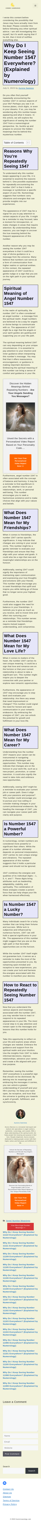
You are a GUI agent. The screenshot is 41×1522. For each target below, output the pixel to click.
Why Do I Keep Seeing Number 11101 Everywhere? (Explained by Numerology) (20, 1354)
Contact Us (8, 1489)
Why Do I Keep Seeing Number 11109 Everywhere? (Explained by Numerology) (20, 1256)
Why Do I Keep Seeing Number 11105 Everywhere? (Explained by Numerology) (20, 1267)
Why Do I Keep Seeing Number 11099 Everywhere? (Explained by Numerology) (20, 1386)
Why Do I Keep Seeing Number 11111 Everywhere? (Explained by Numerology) (20, 1246)
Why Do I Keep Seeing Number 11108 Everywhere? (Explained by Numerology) (20, 1289)
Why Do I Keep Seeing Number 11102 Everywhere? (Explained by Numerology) (20, 1310)
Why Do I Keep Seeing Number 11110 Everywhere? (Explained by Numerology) (20, 1235)
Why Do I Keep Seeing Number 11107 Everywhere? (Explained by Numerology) (20, 1300)
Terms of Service (11, 1500)
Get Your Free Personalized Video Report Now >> (20, 462)
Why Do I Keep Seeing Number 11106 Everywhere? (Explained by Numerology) (20, 1278)
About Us (7, 1493)
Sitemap (7, 1496)
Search (6, 1466)
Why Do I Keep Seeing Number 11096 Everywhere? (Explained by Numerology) (20, 1343)
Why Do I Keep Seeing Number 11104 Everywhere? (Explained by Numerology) (20, 1332)
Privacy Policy (10, 1504)
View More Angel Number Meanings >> (20, 1227)
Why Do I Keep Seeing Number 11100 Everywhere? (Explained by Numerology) (20, 1364)
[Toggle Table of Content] (27, 142)
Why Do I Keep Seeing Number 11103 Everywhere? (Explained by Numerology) (20, 1321)
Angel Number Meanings (18, 1221)
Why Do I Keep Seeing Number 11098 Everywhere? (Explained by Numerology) (20, 1375)
